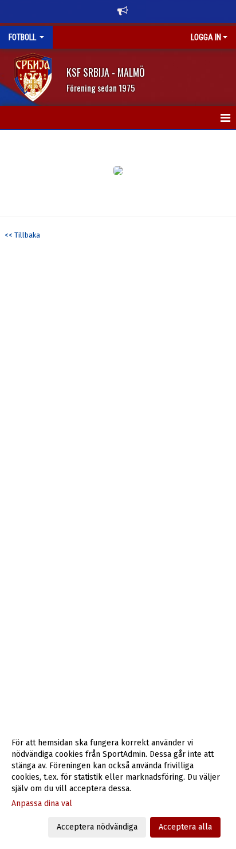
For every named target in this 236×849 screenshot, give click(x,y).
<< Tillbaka (22, 235)
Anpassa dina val (41, 803)
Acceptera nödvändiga (97, 827)
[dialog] (118, 784)
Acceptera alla (185, 827)
